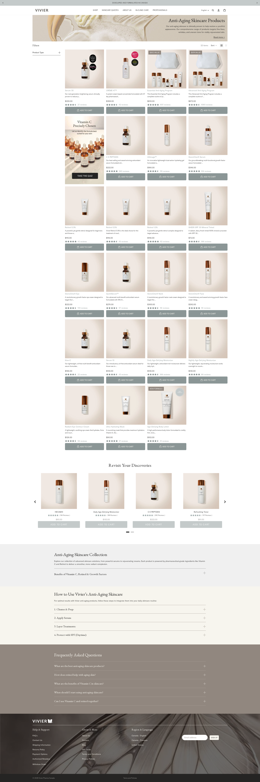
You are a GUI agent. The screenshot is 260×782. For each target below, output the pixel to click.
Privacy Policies (88, 759)
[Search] (213, 10)
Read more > (219, 37)
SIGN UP (214, 737)
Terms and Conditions (91, 754)
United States (138, 745)
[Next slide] (224, 501)
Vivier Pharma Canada (47, 778)
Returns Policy (38, 749)
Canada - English (139, 735)
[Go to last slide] (35, 501)
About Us (86, 735)
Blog (84, 745)
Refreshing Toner (201, 512)
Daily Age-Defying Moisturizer (106, 512)
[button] (214, 45)
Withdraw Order (39, 764)
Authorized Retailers (41, 759)
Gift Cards (86, 749)
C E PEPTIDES (154, 512)
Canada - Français (139, 740)
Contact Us (37, 740)
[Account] (219, 10)
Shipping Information (41, 745)
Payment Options (39, 754)
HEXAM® (59, 512)
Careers (85, 740)
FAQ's (35, 735)
